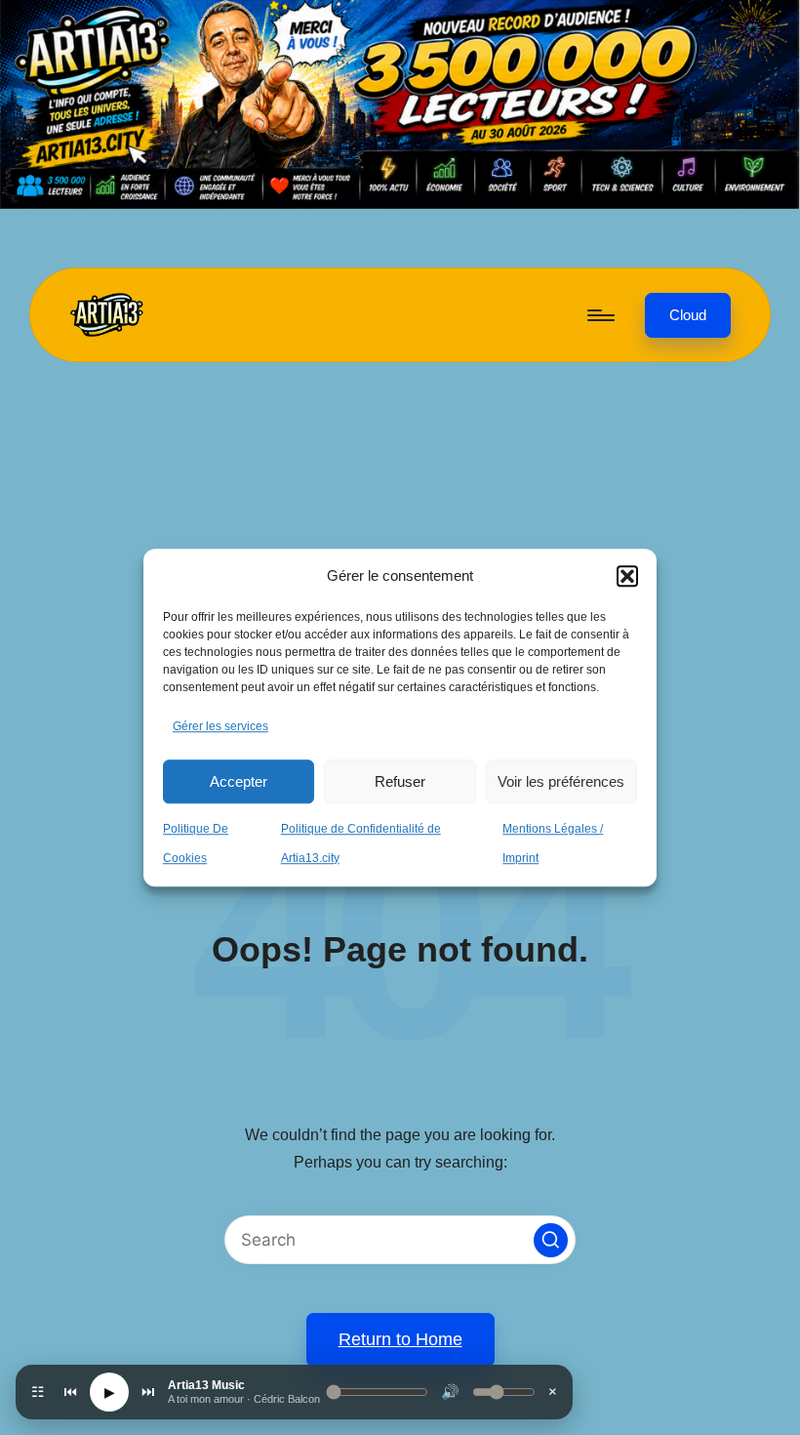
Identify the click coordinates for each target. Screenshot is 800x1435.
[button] (627, 576)
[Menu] (599, 315)
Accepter (238, 781)
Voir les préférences (561, 781)
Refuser (400, 781)
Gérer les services (220, 727)
